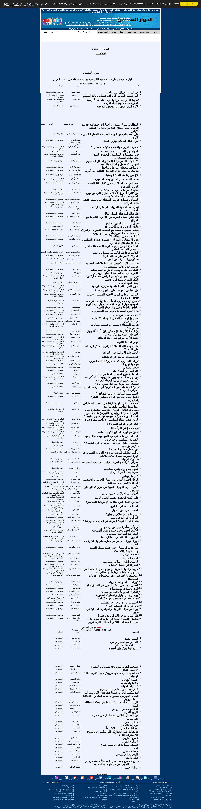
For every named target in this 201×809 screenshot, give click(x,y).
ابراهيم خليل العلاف (73, 530)
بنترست (87, 779)
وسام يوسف (75, 754)
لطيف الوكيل (75, 598)
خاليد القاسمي (75, 679)
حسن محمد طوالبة (73, 147)
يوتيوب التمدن (134, 799)
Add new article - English (64, 793)
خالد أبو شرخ (75, 602)
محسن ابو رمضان (74, 462)
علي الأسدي (76, 383)
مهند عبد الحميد (74, 255)
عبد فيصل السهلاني (73, 216)
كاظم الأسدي (75, 202)
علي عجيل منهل (74, 229)
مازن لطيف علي (74, 702)
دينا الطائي (76, 645)
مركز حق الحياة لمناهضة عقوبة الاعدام (126, 793)
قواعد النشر (168, 795)
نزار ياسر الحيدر (74, 183)
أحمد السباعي (75, 705)
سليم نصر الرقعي (74, 236)
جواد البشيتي (75, 432)
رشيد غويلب (76, 99)
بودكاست (52, 779)
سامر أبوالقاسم (74, 160)
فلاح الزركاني (75, 189)
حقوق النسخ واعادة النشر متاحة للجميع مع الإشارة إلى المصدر (86, 805)
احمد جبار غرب (75, 167)
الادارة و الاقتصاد (47, 124)
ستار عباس (76, 246)
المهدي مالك (75, 377)
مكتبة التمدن (135, 801)
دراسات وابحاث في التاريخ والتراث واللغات (54, 155)
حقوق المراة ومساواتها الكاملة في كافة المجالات (53, 473)
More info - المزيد (34, 6)
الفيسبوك (150, 779)
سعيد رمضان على (73, 356)
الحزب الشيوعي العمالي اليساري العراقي (75, 142)
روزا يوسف (76, 386)
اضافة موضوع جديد (67, 785)
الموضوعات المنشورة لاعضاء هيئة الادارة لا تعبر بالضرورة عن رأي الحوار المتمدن (80, 807)
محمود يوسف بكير (73, 360)
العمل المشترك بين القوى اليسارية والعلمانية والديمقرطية (54, 488)
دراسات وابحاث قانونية (55, 318)
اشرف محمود (75, 345)
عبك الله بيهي (75, 520)
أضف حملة (70, 795)
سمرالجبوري (75, 682)
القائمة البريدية (102, 795)
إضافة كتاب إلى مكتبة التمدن (64, 791)
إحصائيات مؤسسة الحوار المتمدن (161, 793)
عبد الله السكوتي (74, 458)
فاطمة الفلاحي (75, 692)
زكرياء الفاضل (75, 751)
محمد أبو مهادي (74, 594)
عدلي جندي (76, 226)
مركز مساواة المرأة (132, 787)
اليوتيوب (133, 779)
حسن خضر (76, 715)
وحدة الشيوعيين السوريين (75, 175)
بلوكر (79, 779)
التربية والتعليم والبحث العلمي (52, 252)
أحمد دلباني (76, 276)
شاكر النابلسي (75, 396)
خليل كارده (76, 527)
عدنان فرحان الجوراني (72, 452)
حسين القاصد (75, 648)
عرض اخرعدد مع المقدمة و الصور (160, 789)
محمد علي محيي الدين (72, 321)
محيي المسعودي (74, 568)
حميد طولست (75, 505)
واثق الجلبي (76, 641)
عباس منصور (75, 310)
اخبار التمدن (103, 785)
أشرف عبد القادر (74, 290)
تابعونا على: (161, 779)
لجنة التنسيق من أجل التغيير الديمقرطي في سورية (73, 488)
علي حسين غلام (74, 367)
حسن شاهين (75, 442)
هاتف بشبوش (75, 760)
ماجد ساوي (76, 725)
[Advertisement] (100, 61)
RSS (124, 779)
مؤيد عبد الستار (74, 581)
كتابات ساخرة (58, 189)
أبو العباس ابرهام (74, 282)
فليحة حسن (76, 728)
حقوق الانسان (58, 246)
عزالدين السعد (75, 708)
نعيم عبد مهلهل (75, 689)
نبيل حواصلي (75, 672)
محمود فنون (76, 213)
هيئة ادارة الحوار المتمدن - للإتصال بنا (159, 791)
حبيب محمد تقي (74, 685)
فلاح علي (77, 403)
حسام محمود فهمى (73, 252)
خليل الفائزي (75, 479)
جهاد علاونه (76, 445)
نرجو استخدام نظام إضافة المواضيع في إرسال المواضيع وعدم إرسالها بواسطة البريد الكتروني (140, 807)
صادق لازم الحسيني (73, 744)
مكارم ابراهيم (75, 314)
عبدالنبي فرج (75, 738)
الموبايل (62, 779)
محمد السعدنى (75, 92)
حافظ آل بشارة (74, 449)
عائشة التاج (76, 223)
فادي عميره (76, 95)
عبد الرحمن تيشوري (73, 263)
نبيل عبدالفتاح (75, 318)
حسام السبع (76, 712)
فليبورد (70, 779)
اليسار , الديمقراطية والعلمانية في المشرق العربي (53, 537)
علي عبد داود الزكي (73, 575)
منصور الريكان (75, 669)
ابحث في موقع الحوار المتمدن (63, 799)
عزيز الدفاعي (75, 324)
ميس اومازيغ (75, 561)
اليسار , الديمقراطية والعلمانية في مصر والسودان (53, 494)
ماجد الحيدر (76, 721)
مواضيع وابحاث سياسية (54, 92)
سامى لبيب (76, 419)
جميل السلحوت (74, 468)
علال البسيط (75, 154)
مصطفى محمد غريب (72, 199)
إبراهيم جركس (75, 427)
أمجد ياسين (76, 331)
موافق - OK (189, 4)
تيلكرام (96, 779)
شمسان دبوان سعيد (73, 393)
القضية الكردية (58, 106)
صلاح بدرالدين (75, 106)
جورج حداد (76, 273)
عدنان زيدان (76, 731)
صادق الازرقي (75, 564)
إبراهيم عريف (75, 510)
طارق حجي (76, 588)
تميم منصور (76, 307)
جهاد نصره (76, 370)
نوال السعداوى (75, 493)
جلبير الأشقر (75, 436)
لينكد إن (105, 779)
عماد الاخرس (75, 423)
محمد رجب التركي (73, 536)
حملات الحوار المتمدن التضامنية (96, 787)
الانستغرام (115, 779)
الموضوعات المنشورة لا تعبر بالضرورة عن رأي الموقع (154, 805)
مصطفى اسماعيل (73, 134)
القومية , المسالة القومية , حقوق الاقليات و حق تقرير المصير (54, 522)
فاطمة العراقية (75, 767)
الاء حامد (77, 352)
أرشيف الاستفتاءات (100, 791)
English (104, 799)
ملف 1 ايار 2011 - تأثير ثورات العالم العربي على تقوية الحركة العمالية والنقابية (53, 570)
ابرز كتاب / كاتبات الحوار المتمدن (161, 797)
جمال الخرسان (75, 666)
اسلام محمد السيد (73, 517)
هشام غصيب (75, 497)
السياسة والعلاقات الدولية (53, 229)
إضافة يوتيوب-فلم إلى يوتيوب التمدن (61, 789)
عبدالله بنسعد (69, 124)
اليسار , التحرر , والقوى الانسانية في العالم (55, 599)
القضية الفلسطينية (56, 442)
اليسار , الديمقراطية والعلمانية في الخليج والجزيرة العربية (53, 555)
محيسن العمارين (74, 741)
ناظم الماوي (76, 300)
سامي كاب (76, 151)
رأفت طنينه (76, 615)
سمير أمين (76, 501)
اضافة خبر (70, 787)
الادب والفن (59, 638)
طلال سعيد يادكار (74, 554)
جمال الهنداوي (75, 179)
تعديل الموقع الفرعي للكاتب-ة (63, 797)
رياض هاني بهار (74, 334)
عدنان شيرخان (75, 558)
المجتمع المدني (57, 151)
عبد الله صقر (75, 638)
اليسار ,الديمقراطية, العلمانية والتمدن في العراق (53, 203)
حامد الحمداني (75, 193)
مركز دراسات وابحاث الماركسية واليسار (125, 785)
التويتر (141, 779)
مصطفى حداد (75, 482)
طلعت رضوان (75, 337)
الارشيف (104, 789)
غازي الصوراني (75, 294)
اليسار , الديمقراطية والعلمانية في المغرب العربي (53, 483)
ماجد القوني (76, 269)
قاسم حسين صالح (73, 259)
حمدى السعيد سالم (73, 541)
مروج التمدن (89, 627)
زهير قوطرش (75, 608)
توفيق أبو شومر (74, 364)
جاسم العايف (75, 585)
